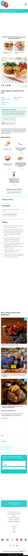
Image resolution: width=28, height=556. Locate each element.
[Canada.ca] (22, 551)
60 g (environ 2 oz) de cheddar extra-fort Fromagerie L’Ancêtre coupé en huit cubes (14, 180)
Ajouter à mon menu (9, 123)
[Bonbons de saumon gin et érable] (14, 331)
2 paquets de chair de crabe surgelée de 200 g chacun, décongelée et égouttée (20, 164)
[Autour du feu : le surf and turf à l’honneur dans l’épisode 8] (14, 361)
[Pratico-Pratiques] (2, 540)
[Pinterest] (13, 545)
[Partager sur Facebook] (1, 85)
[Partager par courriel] (9, 85)
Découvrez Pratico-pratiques (14, 514)
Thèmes (14, 528)
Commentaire (5, 418)
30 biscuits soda (7, 149)
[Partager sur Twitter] (3, 85)
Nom (2, 435)
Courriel (3, 441)
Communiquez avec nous (14, 512)
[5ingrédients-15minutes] (7, 540)
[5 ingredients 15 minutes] (3, 4)
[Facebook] (10, 545)
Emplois (14, 515)
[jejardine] (25, 540)
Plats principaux (12, 10)
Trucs (14, 530)
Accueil (2, 10)
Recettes (6, 10)
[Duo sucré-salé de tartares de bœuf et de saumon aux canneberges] (14, 392)
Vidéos (14, 532)
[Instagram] (17, 545)
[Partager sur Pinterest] (5, 85)
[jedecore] (21, 540)
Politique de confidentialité (14, 521)
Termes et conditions (14, 519)
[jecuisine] (17, 540)
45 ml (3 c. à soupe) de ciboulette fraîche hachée (20, 149)
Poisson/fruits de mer (20, 10)
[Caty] (12, 540)
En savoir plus (14, 503)
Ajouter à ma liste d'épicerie (14, 192)
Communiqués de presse (14, 517)
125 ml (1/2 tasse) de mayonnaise (7, 164)
